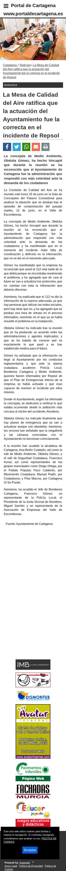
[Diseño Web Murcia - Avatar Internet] (32, 862)
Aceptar (30, 850)
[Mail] (36, 147)
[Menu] (3, 6)
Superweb (24, 862)
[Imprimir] (45, 147)
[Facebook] (7, 147)
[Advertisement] (33, 562)
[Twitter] (17, 147)
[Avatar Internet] (33, 757)
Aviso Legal (11, 866)
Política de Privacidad (31, 866)
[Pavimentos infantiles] (33, 780)
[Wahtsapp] (26, 147)
